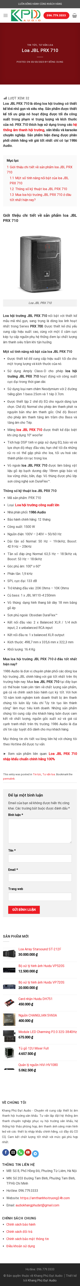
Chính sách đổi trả (19, 1232)
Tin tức (32, 45)
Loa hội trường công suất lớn (37, 505)
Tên (12, 850)
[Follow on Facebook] (5, 1152)
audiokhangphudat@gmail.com (37, 1205)
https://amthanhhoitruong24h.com (45, 1198)
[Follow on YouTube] (28, 1152)
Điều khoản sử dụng (20, 1246)
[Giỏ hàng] (74, 15)
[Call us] (20, 1152)
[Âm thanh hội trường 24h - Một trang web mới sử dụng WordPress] (25, 15)
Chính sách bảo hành (20, 1224)
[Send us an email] (13, 1152)
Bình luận (15, 815)
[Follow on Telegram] (35, 1153)
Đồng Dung (56, 62)
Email (13, 870)
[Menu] (5, 15)
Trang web (15, 889)
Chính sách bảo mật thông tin (27, 1239)
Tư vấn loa (46, 45)
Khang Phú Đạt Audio (42, 1280)
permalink (9, 778)
